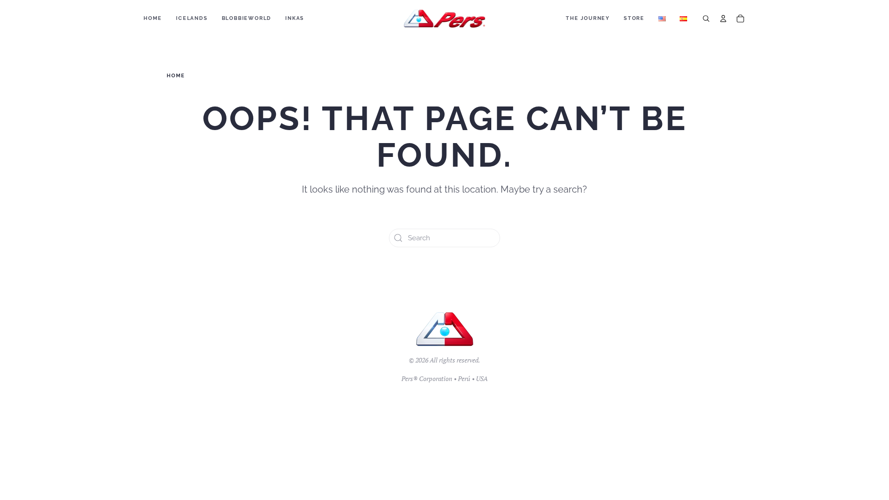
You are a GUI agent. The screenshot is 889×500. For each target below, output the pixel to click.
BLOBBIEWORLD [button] (247, 18)
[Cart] (740, 18)
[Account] (723, 18)
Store (634, 18)
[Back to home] (444, 18)
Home (153, 18)
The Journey (588, 18)
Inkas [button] (294, 18)
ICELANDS (191, 18)
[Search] (706, 18)
